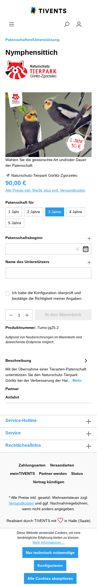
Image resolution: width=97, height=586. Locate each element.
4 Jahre (75, 212)
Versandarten (62, 465)
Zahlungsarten (32, 465)
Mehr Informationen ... (48, 542)
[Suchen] (66, 24)
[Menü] (11, 24)
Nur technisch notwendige (50, 552)
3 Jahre (54, 212)
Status (77, 473)
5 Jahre (14, 223)
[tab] (47, 370)
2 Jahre (33, 212)
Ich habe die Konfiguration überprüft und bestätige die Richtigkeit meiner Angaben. (47, 296)
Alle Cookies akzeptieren (50, 578)
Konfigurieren (50, 565)
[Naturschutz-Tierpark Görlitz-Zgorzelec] (31, 69)
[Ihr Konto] (79, 24)
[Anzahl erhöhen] (27, 315)
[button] (48, 238)
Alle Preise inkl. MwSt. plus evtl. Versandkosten (45, 190)
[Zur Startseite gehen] (48, 10)
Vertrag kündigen (48, 482)
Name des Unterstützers (27, 262)
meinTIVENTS (22, 473)
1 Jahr (13, 212)
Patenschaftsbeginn (24, 238)
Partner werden (53, 473)
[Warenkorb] (88, 22)
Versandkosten (21, 503)
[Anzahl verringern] (11, 315)
